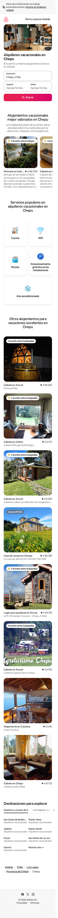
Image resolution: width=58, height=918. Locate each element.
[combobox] (27, 77)
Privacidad (22, 902)
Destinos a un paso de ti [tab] (16, 810)
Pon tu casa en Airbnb (37, 19)
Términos (34, 902)
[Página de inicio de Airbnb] (6, 19)
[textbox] (15, 88)
